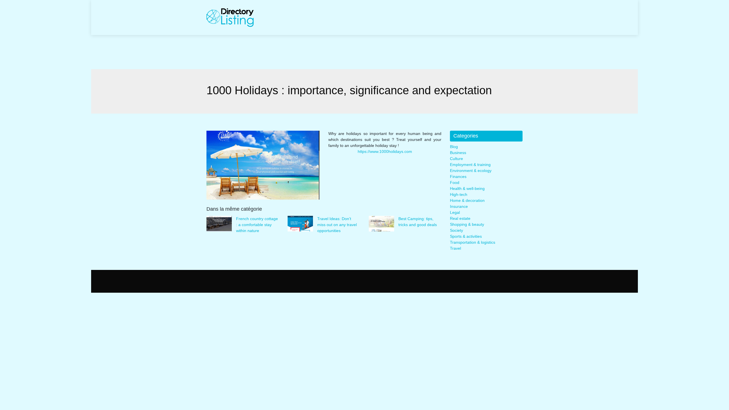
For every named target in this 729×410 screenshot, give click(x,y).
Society (456, 230)
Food (454, 182)
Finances (458, 176)
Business (458, 152)
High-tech (458, 194)
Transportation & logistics (472, 242)
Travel (455, 248)
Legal (455, 212)
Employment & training (470, 164)
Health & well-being (467, 188)
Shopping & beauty (467, 224)
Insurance (459, 206)
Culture (456, 158)
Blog (454, 146)
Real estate (460, 218)
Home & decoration (467, 200)
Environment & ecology (471, 170)
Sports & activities (466, 236)
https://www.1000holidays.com (385, 151)
